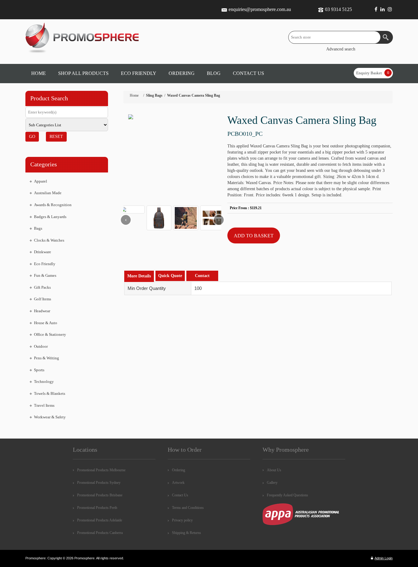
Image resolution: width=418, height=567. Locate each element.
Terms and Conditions (188, 508)
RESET (56, 136)
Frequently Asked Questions (287, 495)
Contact (202, 275)
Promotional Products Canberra (100, 533)
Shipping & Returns (186, 533)
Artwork (178, 482)
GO (32, 136)
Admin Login (384, 558)
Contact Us (180, 495)
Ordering (178, 470)
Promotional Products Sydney (99, 482)
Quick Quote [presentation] (170, 275)
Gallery (272, 482)
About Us (274, 470)
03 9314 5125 (338, 9)
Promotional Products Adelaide (99, 520)
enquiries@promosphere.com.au (260, 9)
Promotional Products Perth (97, 508)
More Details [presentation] (139, 276)
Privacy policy (182, 520)
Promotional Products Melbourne (101, 470)
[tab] (139, 276)
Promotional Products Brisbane (99, 495)
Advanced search (340, 49)
